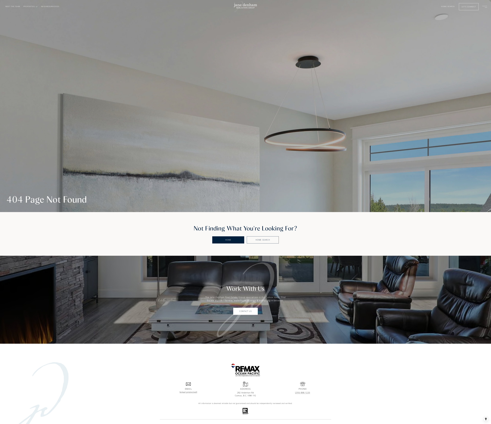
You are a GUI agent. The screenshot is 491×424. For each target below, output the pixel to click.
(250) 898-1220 (302, 392)
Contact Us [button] (245, 311)
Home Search (263, 240)
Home (228, 240)
